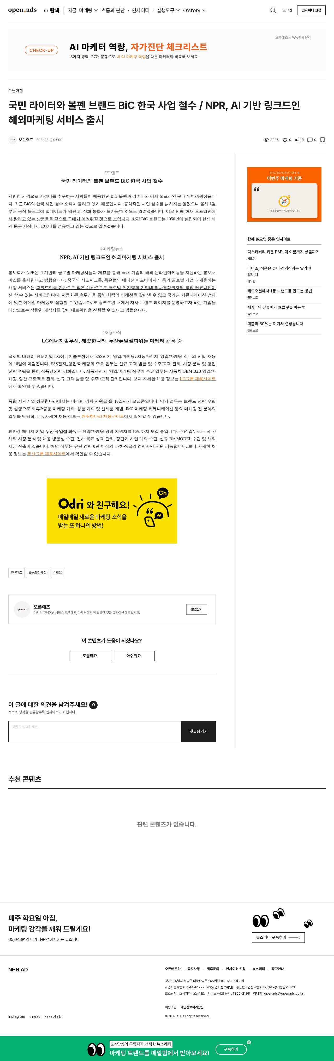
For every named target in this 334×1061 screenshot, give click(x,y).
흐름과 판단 (113, 10)
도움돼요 (90, 655)
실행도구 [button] (165, 10)
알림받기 (196, 609)
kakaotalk (53, 1016)
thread (34, 1016)
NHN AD (18, 969)
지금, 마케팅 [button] (80, 10)
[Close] (249, 1042)
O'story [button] (192, 10)
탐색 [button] (54, 10)
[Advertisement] (284, 428)
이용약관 (170, 1007)
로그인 (287, 10)
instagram (16, 1016)
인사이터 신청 (311, 10)
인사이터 (141, 10)
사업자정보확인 (222, 987)
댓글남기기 (198, 731)
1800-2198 (241, 993)
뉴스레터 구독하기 (271, 937)
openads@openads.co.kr (283, 993)
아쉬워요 (134, 655)
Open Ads (22, 10)
